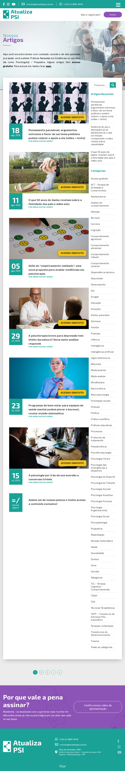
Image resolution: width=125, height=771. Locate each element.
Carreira (95, 223)
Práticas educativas (101, 425)
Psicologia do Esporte (103, 476)
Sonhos (95, 559)
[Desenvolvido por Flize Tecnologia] (62, 766)
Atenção (95, 211)
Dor (93, 290)
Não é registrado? (91, 14)
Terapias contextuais (102, 625)
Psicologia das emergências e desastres (99, 467)
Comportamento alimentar (100, 246)
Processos (96, 431)
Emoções (96, 308)
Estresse (96, 321)
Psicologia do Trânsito (103, 482)
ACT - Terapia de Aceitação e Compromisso (100, 187)
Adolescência (98, 196)
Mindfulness (98, 382)
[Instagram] (8, 4)
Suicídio (95, 571)
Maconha (96, 363)
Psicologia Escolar (101, 488)
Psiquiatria (96, 528)
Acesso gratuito (99, 178)
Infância (95, 339)
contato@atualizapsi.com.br (39, 4)
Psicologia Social (100, 516)
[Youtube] (13, 4)
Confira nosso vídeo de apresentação (98, 707)
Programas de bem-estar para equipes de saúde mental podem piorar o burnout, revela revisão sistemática (56, 409)
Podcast (95, 406)
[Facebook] (4, 4)
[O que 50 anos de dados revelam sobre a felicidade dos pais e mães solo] (49, 172)
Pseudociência (99, 446)
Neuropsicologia (100, 394)
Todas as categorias (101, 647)
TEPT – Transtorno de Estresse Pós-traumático (103, 616)
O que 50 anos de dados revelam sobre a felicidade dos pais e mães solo (103, 156)
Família (95, 327)
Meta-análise (98, 376)
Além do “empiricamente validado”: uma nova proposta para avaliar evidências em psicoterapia (56, 269)
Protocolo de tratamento (98, 439)
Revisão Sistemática (102, 540)
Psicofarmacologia (101, 452)
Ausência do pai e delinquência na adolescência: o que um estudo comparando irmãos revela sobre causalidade (102, 135)
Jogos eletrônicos (100, 357)
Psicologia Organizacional (99, 509)
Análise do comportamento (100, 204)
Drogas (95, 296)
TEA (93, 601)
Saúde (94, 546)
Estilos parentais (100, 315)
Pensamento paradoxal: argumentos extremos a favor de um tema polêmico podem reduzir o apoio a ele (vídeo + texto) (57, 134)
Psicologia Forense (101, 501)
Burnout (95, 217)
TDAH (94, 595)
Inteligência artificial (102, 351)
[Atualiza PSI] (22, 14)
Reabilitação (97, 534)
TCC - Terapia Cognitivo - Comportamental (100, 586)
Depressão (97, 278)
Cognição (96, 230)
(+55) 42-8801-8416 (73, 4)
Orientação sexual (100, 400)
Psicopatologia (99, 522)
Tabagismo (97, 577)
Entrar (113, 14)
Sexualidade (97, 553)
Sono (93, 565)
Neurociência (98, 388)
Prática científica (100, 419)
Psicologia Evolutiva (102, 495)
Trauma (95, 640)
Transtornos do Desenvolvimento (100, 633)
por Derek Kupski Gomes (41, 141)
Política (95, 412)
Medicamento (98, 370)
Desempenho (98, 284)
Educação (96, 302)
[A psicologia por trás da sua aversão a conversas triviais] (49, 447)
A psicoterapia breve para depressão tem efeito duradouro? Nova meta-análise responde (56, 339)
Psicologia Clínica (100, 458)
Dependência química (102, 272)
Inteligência (97, 345)
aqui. (49, 66)
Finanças (95, 333)
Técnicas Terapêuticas (103, 607)
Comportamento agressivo (100, 237)
